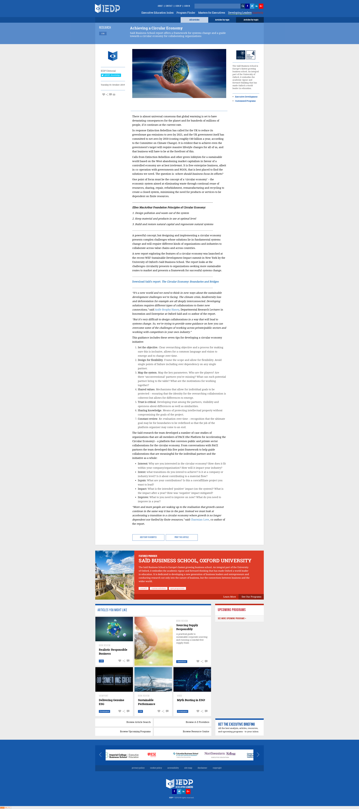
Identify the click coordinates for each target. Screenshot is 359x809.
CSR (101, 661)
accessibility (173, 767)
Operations (181, 661)
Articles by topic (251, 19)
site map (188, 767)
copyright (217, 767)
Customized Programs (245, 101)
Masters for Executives (211, 12)
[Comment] (110, 94)
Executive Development (246, 96)
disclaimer (202, 767)
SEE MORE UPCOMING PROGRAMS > (232, 618)
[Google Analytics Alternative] (5, 807)
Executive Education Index (157, 12)
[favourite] (103, 94)
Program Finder (186, 12)
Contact (169, 6)
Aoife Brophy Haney (167, 309)
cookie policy (156, 767)
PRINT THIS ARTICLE (182, 537)
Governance (104, 711)
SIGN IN (187, 6)
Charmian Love (200, 519)
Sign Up (178, 6)
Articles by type (222, 19)
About (160, 6)
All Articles (194, 19)
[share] (107, 94)
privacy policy (138, 767)
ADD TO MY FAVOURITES (148, 537)
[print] (114, 94)
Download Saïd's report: (175, 281)
